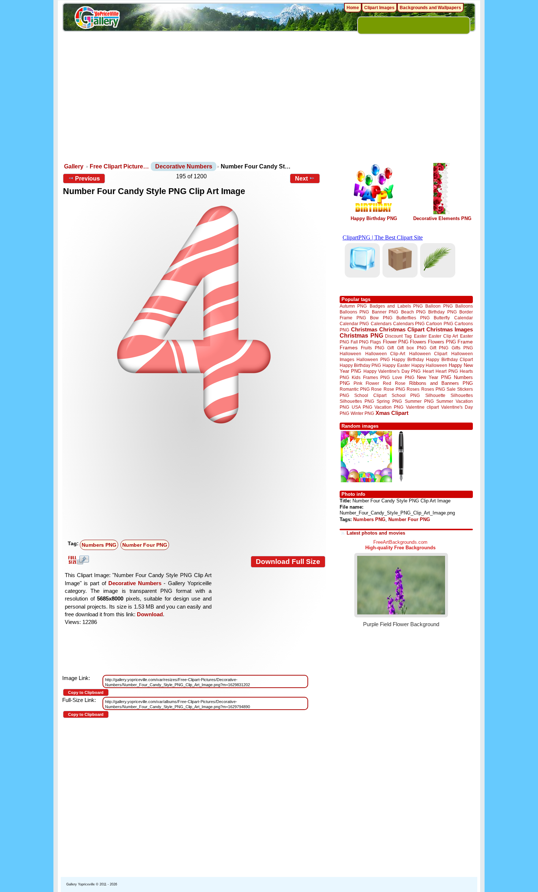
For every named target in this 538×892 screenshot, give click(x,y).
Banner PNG (385, 311)
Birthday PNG (442, 311)
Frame (465, 342)
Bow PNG (381, 317)
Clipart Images (379, 7)
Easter (420, 336)
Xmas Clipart (392, 413)
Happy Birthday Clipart (449, 359)
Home (353, 7)
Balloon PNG (438, 306)
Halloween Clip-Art (385, 353)
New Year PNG (434, 377)
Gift (390, 347)
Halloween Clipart (428, 353)
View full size (78, 560)
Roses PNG (433, 389)
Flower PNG (395, 342)
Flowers (418, 342)
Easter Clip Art (443, 336)
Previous (87, 178)
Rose (376, 389)
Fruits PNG (372, 347)
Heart (428, 371)
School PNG (406, 395)
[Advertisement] (269, 106)
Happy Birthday (407, 359)
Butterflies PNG (413, 317)
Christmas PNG (361, 335)
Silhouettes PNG (357, 401)
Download (150, 614)
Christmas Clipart (402, 329)
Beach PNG (413, 311)
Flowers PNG (442, 342)
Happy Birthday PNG (374, 218)
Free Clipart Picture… (119, 166)
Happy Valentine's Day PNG (392, 371)
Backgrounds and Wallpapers (430, 7)
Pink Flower (366, 383)
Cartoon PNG (439, 323)
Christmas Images (449, 329)
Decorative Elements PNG (442, 218)
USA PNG (362, 407)
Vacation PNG (388, 407)
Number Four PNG (144, 545)
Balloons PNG (354, 311)
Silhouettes (462, 395)
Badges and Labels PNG (396, 306)
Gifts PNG (462, 347)
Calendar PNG (354, 323)
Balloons (464, 306)
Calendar (463, 317)
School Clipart (370, 395)
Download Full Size (288, 561)
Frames (349, 347)
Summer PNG (419, 401)
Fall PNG (360, 341)
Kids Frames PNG (371, 377)
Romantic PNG (355, 389)
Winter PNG (362, 413)
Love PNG (403, 377)
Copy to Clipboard (86, 692)
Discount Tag (398, 336)
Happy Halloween (429, 365)
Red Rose (394, 383)
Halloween (350, 353)
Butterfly (442, 317)
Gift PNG (439, 347)
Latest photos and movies (376, 533)
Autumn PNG (353, 306)
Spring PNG (389, 401)
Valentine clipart (422, 407)
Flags (375, 341)
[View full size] (194, 314)
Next (301, 178)
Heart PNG (446, 371)
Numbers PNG (99, 545)
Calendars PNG (409, 323)
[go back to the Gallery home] (97, 18)
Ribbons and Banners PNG (441, 383)
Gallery (73, 166)
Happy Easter (396, 365)
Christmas (364, 329)
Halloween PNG (372, 359)
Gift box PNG (411, 347)
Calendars (381, 323)
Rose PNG (394, 389)
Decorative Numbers (183, 166)
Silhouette (435, 395)
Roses (413, 389)
